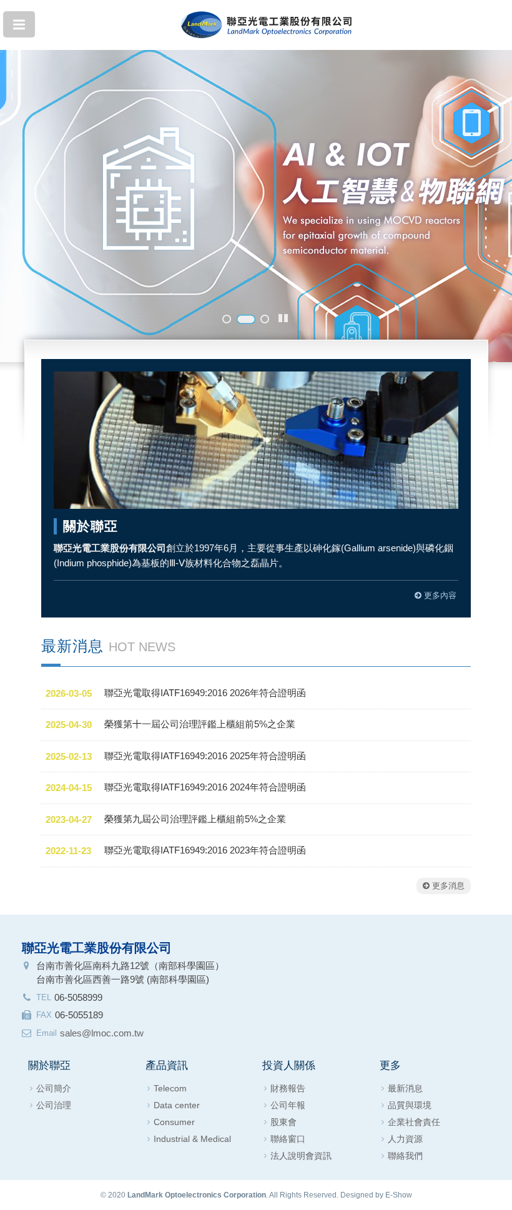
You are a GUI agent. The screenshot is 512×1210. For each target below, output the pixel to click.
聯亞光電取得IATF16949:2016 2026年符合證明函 (205, 692)
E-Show (398, 1195)
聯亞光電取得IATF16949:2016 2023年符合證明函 (205, 850)
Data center (177, 1105)
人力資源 (405, 1139)
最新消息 (405, 1088)
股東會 (283, 1122)
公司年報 (287, 1105)
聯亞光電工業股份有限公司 (267, 20)
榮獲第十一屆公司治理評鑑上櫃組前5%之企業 (199, 724)
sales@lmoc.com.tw (102, 1033)
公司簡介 (53, 1088)
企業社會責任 (414, 1122)
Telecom (170, 1088)
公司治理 (53, 1105)
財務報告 (287, 1088)
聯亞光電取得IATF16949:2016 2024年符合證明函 (205, 787)
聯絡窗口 (287, 1139)
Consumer (174, 1122)
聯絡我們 (405, 1156)
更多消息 (447, 885)
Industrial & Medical (192, 1139)
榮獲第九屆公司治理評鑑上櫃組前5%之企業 (195, 819)
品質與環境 (409, 1105)
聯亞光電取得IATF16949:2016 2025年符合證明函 (205, 755)
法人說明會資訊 (301, 1156)
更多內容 (438, 595)
